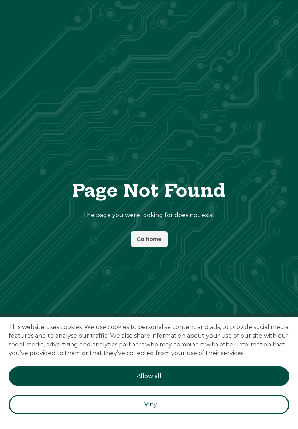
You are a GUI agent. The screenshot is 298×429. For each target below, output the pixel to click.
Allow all (149, 376)
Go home (149, 239)
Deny (149, 404)
